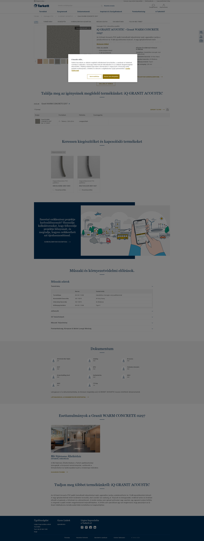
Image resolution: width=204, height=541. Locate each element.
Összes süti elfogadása (111, 76)
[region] (102, 68)
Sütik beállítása (94, 76)
